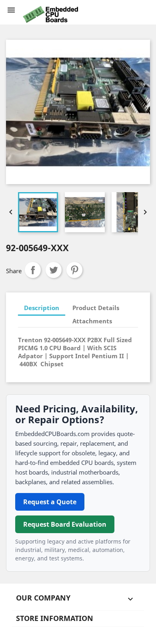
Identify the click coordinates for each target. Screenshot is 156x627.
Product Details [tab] (95, 308)
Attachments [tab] (92, 321)
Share (33, 270)
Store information (54, 618)
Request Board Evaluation (64, 524)
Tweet (54, 270)
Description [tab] (41, 308)
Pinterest (74, 270)
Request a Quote (49, 501)
